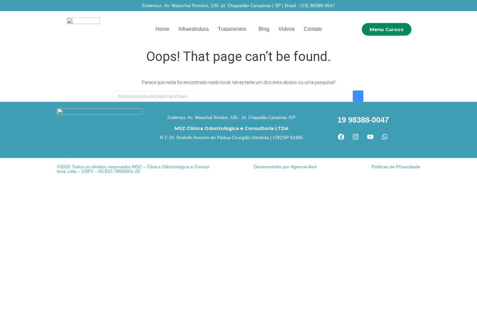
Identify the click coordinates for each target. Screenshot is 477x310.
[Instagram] (355, 136)
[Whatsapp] (384, 136)
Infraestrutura (193, 29)
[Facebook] (341, 136)
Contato (313, 29)
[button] (233, 29)
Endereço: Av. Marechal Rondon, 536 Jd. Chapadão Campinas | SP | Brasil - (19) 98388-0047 (238, 5)
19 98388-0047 (363, 119)
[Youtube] (370, 136)
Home (162, 29)
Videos (286, 29)
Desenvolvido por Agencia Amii (285, 166)
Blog (264, 29)
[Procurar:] (231, 96)
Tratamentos (232, 29)
